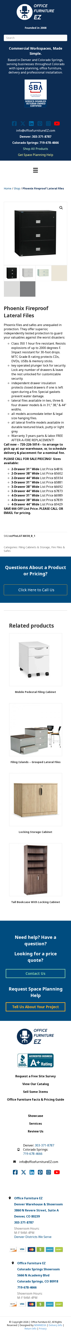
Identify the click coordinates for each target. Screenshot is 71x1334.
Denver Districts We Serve (32, 1237)
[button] (61, 207)
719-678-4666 (32, 1154)
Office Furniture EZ (28, 1198)
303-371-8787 (44, 1145)
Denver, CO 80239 (27, 1216)
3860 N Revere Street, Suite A (36, 1210)
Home (7, 188)
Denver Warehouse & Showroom (38, 1204)
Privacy (43, 1328)
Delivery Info (55, 1325)
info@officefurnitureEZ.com (35, 130)
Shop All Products (35, 149)
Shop (17, 188)
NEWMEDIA (40, 1325)
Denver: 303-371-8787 (35, 136)
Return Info (31, 1328)
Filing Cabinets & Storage (34, 547)
